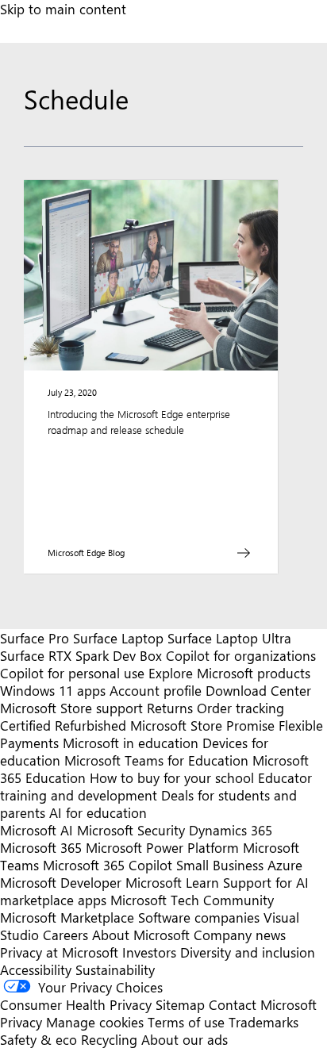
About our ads (184, 1039)
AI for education (98, 812)
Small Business (220, 864)
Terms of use (186, 1022)
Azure (284, 864)
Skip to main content (63, 8)
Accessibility (35, 969)
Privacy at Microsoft (59, 952)
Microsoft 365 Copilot (107, 864)
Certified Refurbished (63, 725)
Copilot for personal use (72, 672)
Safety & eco (38, 1039)
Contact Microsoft (263, 1004)
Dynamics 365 (230, 830)
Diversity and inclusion (247, 952)
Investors (149, 952)
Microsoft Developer (60, 882)
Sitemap (180, 1004)
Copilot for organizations (241, 655)
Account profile (156, 690)
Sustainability (115, 969)
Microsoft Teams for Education (156, 760)
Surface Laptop (118, 638)
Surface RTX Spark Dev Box (81, 655)
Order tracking (240, 707)
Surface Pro (34, 638)
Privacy (23, 1022)
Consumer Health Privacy (76, 1004)
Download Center (258, 690)
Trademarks (263, 1022)
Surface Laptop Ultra (229, 638)
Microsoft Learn (172, 882)
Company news (240, 934)
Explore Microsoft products (229, 672)
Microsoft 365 (41, 847)
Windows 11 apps (53, 690)
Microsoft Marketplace (67, 917)
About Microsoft (141, 934)
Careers (65, 934)
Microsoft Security (131, 830)
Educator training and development (156, 786)
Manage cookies (95, 1022)
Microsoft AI (36, 830)
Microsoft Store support (71, 707)
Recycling (109, 1039)
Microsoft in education (130, 742)
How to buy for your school (172, 777)
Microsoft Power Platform (162, 847)
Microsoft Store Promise (202, 725)
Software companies (199, 917)
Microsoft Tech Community (192, 899)
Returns (170, 707)
